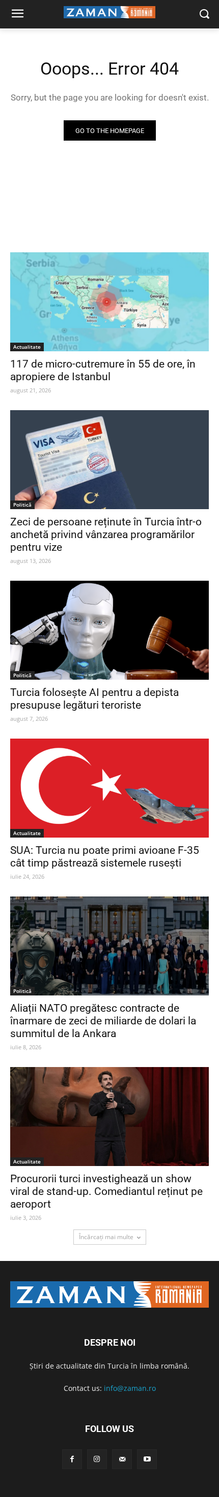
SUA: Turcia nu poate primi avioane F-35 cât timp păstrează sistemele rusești (104, 856)
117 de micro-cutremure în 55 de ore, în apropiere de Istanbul (103, 370)
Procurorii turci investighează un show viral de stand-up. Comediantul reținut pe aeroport (106, 1191)
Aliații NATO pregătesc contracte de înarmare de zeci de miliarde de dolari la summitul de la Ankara (103, 1021)
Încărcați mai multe (106, 1237)
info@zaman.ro (130, 1388)
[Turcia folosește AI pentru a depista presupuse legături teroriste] (109, 630)
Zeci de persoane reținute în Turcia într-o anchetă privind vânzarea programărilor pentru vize (106, 534)
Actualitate (27, 346)
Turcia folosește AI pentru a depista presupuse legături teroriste (94, 698)
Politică (22, 504)
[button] (204, 14)
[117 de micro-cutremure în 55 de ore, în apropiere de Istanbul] (109, 301)
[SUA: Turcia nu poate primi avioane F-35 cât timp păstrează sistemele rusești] (109, 788)
